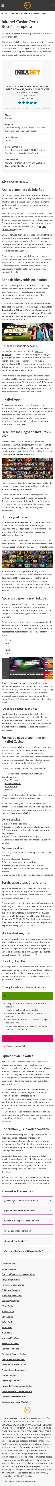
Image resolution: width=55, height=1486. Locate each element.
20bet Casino (8, 1306)
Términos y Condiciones (13, 1284)
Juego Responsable (11, 1279)
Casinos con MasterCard (13, 1396)
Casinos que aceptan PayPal (15, 1402)
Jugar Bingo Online (10, 1380)
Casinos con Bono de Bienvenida (17, 1391)
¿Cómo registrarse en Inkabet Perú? (21, 1200)
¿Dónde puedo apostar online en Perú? (22, 1220)
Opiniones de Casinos (20, 13)
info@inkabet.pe (17, 916)
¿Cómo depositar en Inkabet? (18, 1230)
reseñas (13, 1141)
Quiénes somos (9, 1268)
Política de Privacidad (12, 1295)
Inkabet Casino (40, 13)
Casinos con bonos (10, 1348)
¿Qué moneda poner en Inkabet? (19, 1210)
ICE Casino (7, 1332)
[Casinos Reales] (27, 5)
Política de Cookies (11, 1290)
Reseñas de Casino (10, 1343)
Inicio (4, 13)
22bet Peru (7, 1327)
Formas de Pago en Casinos (14, 1354)
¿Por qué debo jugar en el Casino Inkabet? (23, 1251)
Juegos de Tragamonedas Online (17, 1386)
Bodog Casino (8, 1311)
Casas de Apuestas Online (14, 1364)
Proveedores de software (14, 1370)
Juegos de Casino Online (13, 1359)
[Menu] (3, 5)
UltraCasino (7, 1316)
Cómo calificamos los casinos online (18, 1274)
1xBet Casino (8, 1322)
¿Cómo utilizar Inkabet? (15, 1241)
